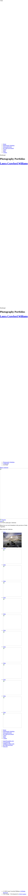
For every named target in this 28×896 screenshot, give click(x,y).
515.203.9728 (6, 742)
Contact (5, 152)
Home (4, 144)
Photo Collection (4, 467)
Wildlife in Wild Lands (8, 743)
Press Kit (5, 746)
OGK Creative (22, 894)
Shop (4, 151)
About (4, 149)
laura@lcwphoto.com (8, 741)
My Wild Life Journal (8, 148)
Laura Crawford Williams (14, 163)
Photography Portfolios (8, 145)
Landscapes (6, 463)
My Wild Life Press (8, 745)
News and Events (7, 147)
